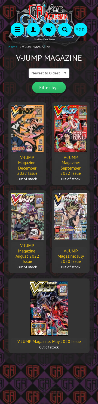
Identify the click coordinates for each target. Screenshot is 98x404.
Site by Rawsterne (49, 388)
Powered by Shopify (49, 392)
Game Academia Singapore (54, 378)
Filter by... (49, 88)
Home (12, 47)
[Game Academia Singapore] (49, 12)
